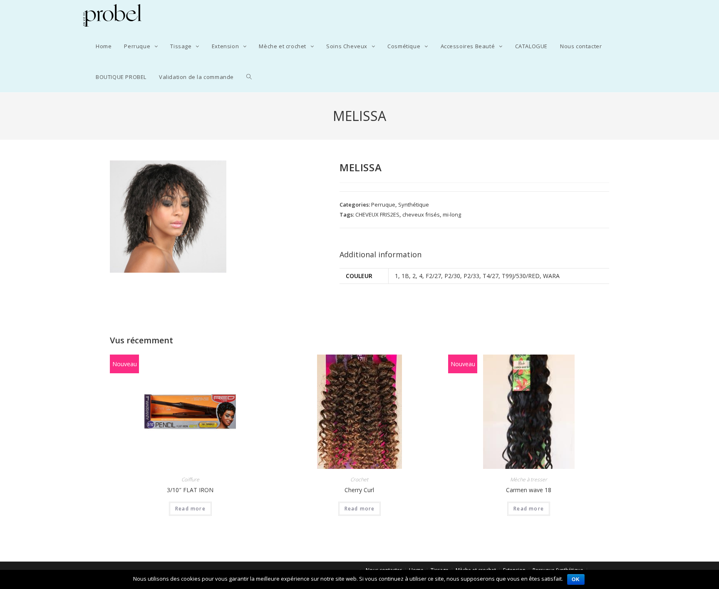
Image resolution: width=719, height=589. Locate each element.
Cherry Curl (359, 490)
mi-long (452, 214)
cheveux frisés (421, 214)
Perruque (383, 204)
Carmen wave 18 (528, 490)
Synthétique (413, 204)
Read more (190, 508)
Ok (576, 579)
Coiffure (190, 479)
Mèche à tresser (528, 479)
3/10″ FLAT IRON (190, 490)
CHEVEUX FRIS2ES (377, 214)
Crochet (359, 479)
